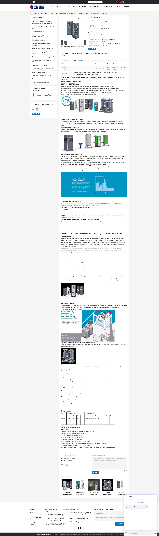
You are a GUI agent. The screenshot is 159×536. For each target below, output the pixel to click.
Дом (52, 6)
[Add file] (126, 533)
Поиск (104, 2)
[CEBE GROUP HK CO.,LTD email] (34, 109)
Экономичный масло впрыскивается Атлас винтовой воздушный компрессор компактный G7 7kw (80, 513)
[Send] (155, 533)
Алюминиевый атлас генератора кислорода (106, 447)
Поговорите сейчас (114, 1)
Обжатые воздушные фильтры (42, 69)
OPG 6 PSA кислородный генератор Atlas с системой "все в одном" (121, 493)
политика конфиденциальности (44, 534)
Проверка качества (95, 6)
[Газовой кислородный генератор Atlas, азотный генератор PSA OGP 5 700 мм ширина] (107, 485)
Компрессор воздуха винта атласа (43, 26)
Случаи (126, 6)
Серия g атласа (36, 31)
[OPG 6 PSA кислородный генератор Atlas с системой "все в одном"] (121, 485)
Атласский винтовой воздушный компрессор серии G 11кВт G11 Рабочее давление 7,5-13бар (79, 518)
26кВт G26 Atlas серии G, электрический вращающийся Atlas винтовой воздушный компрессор (80, 522)
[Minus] (155, 497)
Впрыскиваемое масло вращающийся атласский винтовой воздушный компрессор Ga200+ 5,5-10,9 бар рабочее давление (56, 524)
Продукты (59, 6)
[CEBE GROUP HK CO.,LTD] (37, 7)
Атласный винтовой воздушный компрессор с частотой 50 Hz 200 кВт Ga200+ (56, 515)
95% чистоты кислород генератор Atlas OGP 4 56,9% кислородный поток (93, 493)
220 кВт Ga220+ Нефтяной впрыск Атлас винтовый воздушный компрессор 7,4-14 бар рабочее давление (55, 519)
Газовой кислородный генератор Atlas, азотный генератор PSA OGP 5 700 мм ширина (107, 493)
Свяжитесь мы (108, 6)
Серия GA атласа (37, 40)
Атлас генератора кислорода (57, 13)
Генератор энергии (38, 79)
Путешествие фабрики (79, 6)
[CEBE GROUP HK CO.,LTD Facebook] (33, 2)
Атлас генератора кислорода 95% (87, 447)
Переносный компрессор (40, 75)
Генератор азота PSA (38, 65)
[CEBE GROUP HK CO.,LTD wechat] (38, 109)
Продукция (44, 13)
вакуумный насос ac (38, 72)
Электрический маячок (39, 82)
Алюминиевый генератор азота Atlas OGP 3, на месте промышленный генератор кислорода (80, 493)
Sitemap (32, 524)
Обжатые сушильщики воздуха (42, 57)
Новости (118, 6)
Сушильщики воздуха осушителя (42, 60)
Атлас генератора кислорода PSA (71, 447)
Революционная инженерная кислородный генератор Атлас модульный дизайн (44, 96)
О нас (67, 6)
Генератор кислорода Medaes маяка (43, 52)
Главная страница (35, 13)
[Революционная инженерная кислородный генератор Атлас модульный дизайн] (33, 95)
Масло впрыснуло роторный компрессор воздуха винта (41, 22)
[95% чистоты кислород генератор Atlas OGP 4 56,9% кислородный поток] (94, 485)
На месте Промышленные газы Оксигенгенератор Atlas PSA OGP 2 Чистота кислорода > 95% (67, 493)
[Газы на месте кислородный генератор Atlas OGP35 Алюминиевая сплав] (72, 30)
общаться (92, 48)
